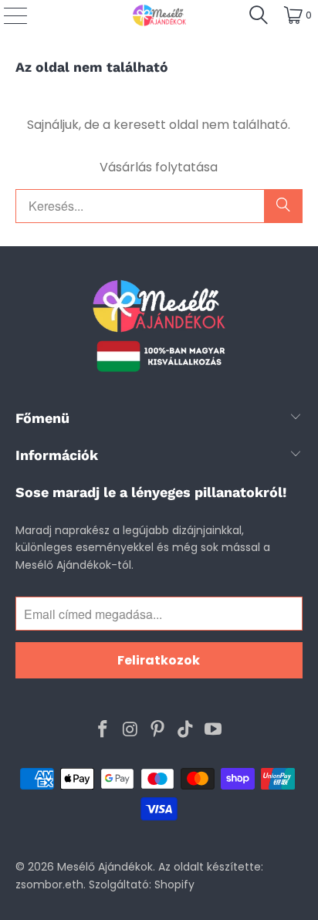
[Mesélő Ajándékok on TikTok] (186, 730)
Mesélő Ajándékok (105, 866)
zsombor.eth (49, 884)
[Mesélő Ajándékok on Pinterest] (158, 730)
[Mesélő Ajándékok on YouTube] (213, 730)
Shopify (174, 884)
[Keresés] (259, 15)
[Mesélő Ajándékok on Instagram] (130, 730)
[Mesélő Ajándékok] (159, 15)
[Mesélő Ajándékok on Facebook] (103, 730)
